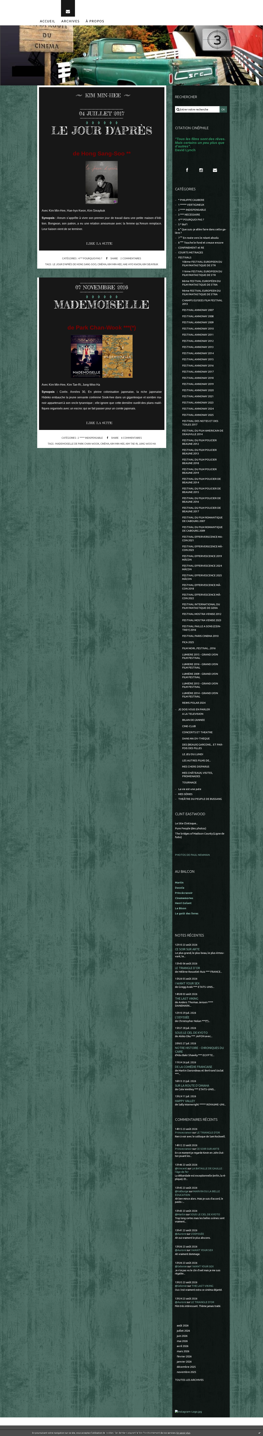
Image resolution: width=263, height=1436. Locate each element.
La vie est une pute (189, 789)
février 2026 (184, 1356)
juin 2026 (182, 1335)
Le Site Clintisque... (186, 823)
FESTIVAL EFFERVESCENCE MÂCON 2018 (201, 586)
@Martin (180, 1214)
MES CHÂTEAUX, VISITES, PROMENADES (197, 774)
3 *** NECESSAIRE (189, 214)
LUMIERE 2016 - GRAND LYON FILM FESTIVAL (200, 666)
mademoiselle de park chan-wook (77, 443)
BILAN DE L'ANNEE (193, 719)
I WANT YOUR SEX (187, 983)
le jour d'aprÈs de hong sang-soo (74, 264)
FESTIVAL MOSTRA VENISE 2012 (201, 613)
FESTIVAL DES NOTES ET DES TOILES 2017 (200, 422)
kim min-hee (115, 264)
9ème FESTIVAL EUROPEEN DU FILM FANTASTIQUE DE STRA (201, 292)
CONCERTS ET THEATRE (197, 732)
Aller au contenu (14, 3)
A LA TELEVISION (192, 713)
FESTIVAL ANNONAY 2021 (198, 396)
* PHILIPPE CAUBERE (191, 199)
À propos (95, 21)
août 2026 (183, 1325)
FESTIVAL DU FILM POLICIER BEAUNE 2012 (199, 442)
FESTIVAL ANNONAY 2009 (198, 322)
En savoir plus (183, 1433)
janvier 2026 (184, 1361)
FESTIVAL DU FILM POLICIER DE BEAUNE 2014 (201, 480)
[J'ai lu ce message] (259, 1432)
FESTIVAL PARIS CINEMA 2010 (200, 635)
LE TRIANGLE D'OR (187, 968)
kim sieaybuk (150, 264)
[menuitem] (47, 21)
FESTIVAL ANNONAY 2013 (198, 346)
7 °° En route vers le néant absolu (198, 237)
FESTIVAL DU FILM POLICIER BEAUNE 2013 (199, 451)
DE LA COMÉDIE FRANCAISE (193, 1066)
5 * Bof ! (182, 224)
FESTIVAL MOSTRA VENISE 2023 (201, 620)
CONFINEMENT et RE (191, 247)
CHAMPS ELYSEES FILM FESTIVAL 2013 (202, 302)
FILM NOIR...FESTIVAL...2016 (199, 648)
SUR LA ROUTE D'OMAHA (192, 1085)
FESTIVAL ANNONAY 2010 (198, 328)
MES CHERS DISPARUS (195, 766)
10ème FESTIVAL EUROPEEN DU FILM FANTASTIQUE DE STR (202, 263)
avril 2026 (182, 1346)
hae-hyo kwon (132, 264)
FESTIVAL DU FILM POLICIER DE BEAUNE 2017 (201, 509)
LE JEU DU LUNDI (192, 754)
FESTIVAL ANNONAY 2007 (198, 309)
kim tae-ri (132, 443)
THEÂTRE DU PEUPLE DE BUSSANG (200, 798)
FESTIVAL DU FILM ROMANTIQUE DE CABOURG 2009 (202, 529)
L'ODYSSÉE (182, 1017)
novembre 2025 (186, 1371)
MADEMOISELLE (101, 304)
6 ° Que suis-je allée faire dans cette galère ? (200, 231)
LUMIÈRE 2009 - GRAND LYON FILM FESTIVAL (200, 675)
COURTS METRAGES (190, 252)
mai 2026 (182, 1341)
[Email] (68, 8)
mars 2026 (183, 1351)
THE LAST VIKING (186, 998)
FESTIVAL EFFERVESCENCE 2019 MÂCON (202, 557)
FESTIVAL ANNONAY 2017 (198, 371)
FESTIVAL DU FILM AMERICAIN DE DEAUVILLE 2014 (202, 432)
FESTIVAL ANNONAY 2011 (198, 334)
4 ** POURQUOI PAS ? (90, 258)
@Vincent (181, 1168)
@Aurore (180, 1233)
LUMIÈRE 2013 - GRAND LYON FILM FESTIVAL (200, 685)
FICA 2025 (188, 642)
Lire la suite (99, 243)
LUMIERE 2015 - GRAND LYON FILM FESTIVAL (200, 656)
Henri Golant (183, 903)
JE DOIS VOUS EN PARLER (194, 709)
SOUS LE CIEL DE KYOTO (191, 1032)
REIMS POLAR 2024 (193, 702)
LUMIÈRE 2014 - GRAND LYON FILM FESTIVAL (200, 695)
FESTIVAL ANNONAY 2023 (198, 402)
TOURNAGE (189, 782)
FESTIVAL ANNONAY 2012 (198, 340)
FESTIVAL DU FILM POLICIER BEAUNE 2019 (199, 471)
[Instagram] (201, 170)
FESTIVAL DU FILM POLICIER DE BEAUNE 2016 (201, 500)
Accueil (47, 21)
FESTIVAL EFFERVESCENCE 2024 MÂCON (202, 567)
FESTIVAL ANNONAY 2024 (198, 408)
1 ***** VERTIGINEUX (191, 204)
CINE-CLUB (189, 726)
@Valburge (181, 1191)
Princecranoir (183, 1132)
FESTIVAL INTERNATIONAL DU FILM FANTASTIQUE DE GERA (201, 606)
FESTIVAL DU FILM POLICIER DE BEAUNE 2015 (201, 490)
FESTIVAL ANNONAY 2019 (198, 383)
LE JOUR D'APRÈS (101, 130)
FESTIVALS (184, 257)
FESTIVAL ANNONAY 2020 (198, 390)
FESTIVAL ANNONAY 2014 (198, 353)
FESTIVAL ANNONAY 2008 (198, 316)
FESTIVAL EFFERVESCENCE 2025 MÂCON (202, 577)
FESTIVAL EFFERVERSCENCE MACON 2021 (202, 538)
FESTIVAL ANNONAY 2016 (198, 365)
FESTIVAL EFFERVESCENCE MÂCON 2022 (201, 596)
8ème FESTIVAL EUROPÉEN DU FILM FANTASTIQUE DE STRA (201, 282)
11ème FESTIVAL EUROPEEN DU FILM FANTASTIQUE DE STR (202, 273)
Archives (70, 21)
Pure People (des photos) (190, 828)
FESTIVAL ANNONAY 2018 (198, 377)
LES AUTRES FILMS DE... (196, 760)
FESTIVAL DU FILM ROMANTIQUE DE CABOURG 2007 (202, 519)
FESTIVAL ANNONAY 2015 (198, 359)
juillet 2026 (183, 1330)
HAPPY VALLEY (185, 1101)
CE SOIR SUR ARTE (187, 949)
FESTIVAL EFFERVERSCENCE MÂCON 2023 (202, 548)
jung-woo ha (147, 443)
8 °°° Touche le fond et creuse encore (200, 242)
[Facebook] (187, 170)
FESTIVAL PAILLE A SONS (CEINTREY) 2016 (201, 628)
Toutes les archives (189, 1379)
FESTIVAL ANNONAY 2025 (198, 414)
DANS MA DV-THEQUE (196, 738)
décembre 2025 (186, 1366)
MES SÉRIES (185, 794)
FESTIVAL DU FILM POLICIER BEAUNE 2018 (199, 461)
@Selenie (181, 1266)
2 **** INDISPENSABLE (90, 437)
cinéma (102, 264)
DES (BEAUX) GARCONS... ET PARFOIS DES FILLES (202, 746)
